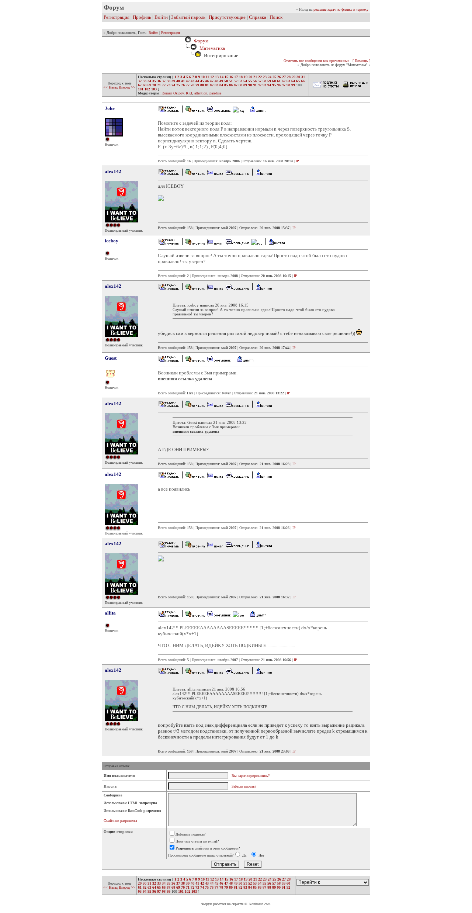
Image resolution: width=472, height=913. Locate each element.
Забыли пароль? (244, 786)
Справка (257, 17)
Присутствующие (227, 17)
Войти (161, 17)
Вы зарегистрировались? (251, 776)
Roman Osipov (173, 93)
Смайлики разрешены (120, 821)
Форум (200, 41)
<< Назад (111, 87)
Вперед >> (127, 87)
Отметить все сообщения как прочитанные (316, 61)
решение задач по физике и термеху (340, 9)
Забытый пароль (188, 17)
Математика (212, 48)
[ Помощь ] (361, 61)
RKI (189, 93)
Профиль (142, 17)
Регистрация (116, 17)
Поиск (276, 17)
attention (200, 93)
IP (297, 161)
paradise (215, 93)
